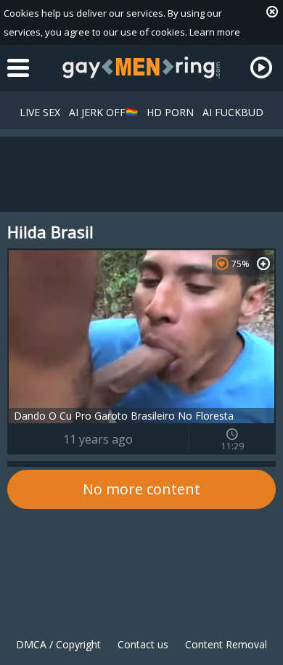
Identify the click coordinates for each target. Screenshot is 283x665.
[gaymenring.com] (141, 67)
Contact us (143, 644)
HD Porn (170, 112)
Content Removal (226, 644)
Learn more (214, 31)
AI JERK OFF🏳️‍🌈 (103, 112)
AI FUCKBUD (232, 112)
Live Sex (40, 112)
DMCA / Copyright (58, 644)
